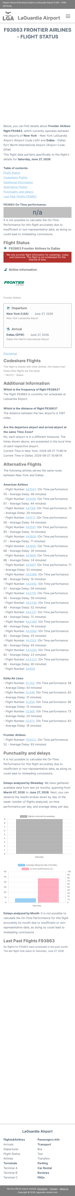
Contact (54, 1188)
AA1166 (30, 508)
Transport (44, 1144)
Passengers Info (49, 1139)
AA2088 (31, 574)
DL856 (30, 702)
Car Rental (45, 1168)
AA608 (30, 668)
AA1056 (31, 499)
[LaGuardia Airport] (8, 15)
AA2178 (31, 593)
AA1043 (31, 489)
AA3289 (31, 650)
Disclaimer (42, 1188)
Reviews (43, 1172)
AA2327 (31, 612)
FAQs (41, 1177)
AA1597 (30, 527)
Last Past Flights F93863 (19, 196)
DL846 (30, 692)
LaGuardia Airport (39, 17)
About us (64, 1188)
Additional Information (18, 182)
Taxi (40, 1154)
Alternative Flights (15, 187)
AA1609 (31, 546)
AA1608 (31, 536)
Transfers (44, 1158)
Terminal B (10, 1172)
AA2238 (31, 602)
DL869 (30, 711)
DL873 (30, 721)
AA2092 (31, 583)
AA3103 (31, 640)
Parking (43, 1163)
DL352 (30, 683)
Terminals (10, 1163)
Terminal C (10, 1177)
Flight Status (11, 172)
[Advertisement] (37, 83)
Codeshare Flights (15, 177)
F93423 (31, 739)
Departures (10, 1149)
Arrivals (8, 1144)
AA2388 (31, 621)
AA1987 (30, 565)
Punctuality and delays (18, 191)
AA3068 (31, 631)
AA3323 (31, 659)
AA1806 (31, 555)
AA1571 (30, 517)
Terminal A (10, 1168)
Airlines (8, 1158)
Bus (40, 1149)
